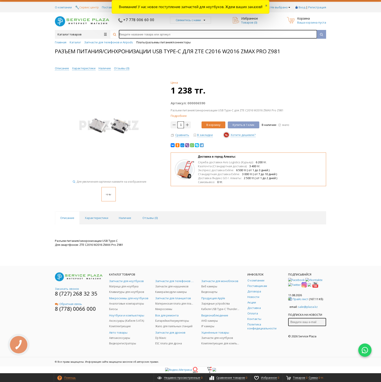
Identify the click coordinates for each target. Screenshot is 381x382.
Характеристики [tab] (96, 218)
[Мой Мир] (182, 145)
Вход (302, 7)
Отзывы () (121, 68)
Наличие (105, 68)
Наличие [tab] (125, 218)
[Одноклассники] (177, 145)
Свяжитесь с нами (188, 20)
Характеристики (83, 68)
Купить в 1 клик (243, 125)
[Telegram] (202, 145)
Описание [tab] (67, 218)
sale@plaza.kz (308, 307)
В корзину (213, 125)
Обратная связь (70, 304)
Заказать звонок (67, 289)
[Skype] (197, 145)
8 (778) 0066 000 (75, 308)
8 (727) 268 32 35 (76, 293)
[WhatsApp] (192, 145)
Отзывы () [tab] (150, 218)
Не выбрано (279, 7)
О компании (63, 7)
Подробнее (179, 116)
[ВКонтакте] (173, 145)
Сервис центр (89, 7)
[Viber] (187, 145)
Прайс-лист (300, 299)
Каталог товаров (70, 34)
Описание (62, 68)
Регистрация (317, 7)
